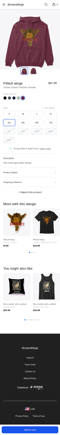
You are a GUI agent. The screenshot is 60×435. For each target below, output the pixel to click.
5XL (50, 122)
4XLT (9, 140)
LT (9, 131)
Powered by (22, 387)
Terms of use (39, 416)
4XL (37, 122)
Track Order (30, 364)
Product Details (10, 172)
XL (51, 113)
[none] (47, 107)
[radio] (9, 114)
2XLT (37, 131)
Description (8, 158)
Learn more (45, 148)
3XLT (51, 131)
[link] (16, 222)
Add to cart (30, 429)
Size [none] (5, 107)
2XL (9, 122)
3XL (23, 122)
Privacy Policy (21, 416)
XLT (23, 131)
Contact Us (30, 371)
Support (30, 357)
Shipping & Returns (12, 182)
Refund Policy (30, 378)
